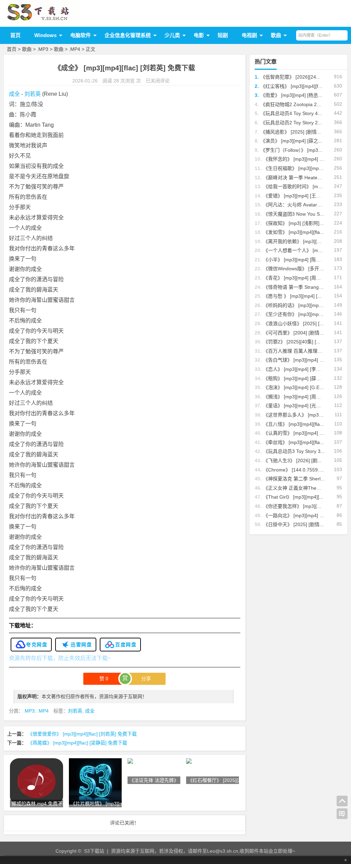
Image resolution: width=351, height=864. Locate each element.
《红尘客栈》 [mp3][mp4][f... (291, 86)
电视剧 (249, 35)
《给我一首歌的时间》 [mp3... (295, 186)
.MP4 (74, 49)
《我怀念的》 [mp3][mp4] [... (294, 159)
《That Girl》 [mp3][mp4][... (293, 497)
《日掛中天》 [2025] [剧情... (293, 524)
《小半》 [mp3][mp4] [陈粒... (294, 259)
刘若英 (32, 94)
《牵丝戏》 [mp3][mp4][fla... (293, 442)
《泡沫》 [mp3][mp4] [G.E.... (294, 387)
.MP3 (42, 49)
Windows (45, 35)
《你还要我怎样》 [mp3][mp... (295, 506)
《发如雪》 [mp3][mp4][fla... (293, 232)
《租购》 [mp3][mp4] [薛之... (294, 378)
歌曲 (276, 35)
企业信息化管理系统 (128, 35)
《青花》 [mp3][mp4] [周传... (294, 278)
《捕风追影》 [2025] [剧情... (291, 132)
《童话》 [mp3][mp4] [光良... (294, 405)
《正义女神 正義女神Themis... (295, 488)
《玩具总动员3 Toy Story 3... (294, 451)
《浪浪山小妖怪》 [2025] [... (293, 323)
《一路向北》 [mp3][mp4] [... (294, 515)
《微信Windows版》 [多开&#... (296, 268)
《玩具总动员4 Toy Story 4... (291, 113)
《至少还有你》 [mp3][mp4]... (295, 314)
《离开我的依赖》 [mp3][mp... (295, 241)
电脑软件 (80, 35)
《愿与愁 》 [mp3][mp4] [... (292, 296)
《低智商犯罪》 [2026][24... (290, 77)
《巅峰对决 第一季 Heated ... (294, 177)
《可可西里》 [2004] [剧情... (293, 333)
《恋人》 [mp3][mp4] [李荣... (294, 369)
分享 (146, 678)
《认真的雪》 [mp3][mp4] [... (294, 433)
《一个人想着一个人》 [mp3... (295, 250)
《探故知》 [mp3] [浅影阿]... (293, 223)
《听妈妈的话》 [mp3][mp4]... (295, 305)
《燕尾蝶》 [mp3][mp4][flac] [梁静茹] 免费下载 (77, 743)
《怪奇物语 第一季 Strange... (294, 287)
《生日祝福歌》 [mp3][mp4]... (295, 168)
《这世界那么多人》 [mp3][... (294, 415)
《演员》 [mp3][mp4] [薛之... (291, 141)
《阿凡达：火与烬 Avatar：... (294, 204)
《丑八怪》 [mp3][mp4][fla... (293, 424)
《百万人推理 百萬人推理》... (294, 351)
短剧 (223, 35)
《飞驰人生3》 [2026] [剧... (292, 460)
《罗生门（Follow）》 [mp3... (291, 150)
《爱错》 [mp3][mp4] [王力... (294, 195)
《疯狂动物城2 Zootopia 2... (291, 104)
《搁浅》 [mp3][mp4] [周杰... (294, 396)
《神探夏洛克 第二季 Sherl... (294, 478)
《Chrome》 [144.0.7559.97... (296, 470)
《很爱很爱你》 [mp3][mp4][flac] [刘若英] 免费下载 (82, 734)
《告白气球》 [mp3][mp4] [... (294, 360)
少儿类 (172, 35)
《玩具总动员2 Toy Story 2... (291, 122)
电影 (199, 35)
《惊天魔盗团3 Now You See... (296, 214)
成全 (14, 94)
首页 (15, 35)
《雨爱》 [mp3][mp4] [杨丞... (291, 95)
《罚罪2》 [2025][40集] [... (291, 341)
